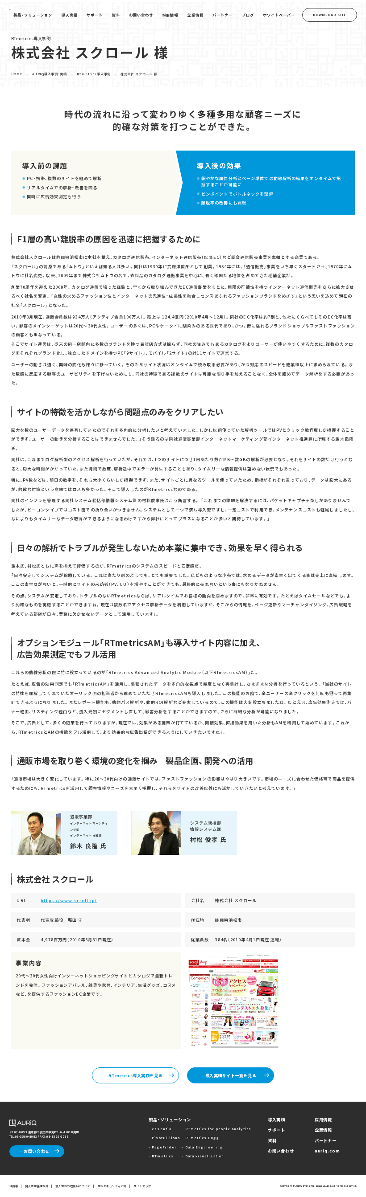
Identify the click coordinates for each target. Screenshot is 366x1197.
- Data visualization (203, 1156)
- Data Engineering (202, 1147)
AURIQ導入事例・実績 (49, 74)
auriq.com (327, 1151)
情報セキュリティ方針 (112, 1186)
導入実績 (277, 1119)
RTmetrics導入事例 (94, 74)
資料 (272, 1140)
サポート (277, 1130)
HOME (17, 74)
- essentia (160, 1129)
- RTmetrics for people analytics (216, 1129)
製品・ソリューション (170, 1119)
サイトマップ (142, 1186)
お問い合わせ (36, 1151)
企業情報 (324, 1130)
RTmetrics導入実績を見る (135, 1075)
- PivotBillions (164, 1138)
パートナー (326, 1140)
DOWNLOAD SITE (329, 14)
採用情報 (324, 1119)
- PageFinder (162, 1147)
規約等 (13, 1186)
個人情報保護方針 (36, 1186)
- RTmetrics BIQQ (200, 1138)
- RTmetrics (161, 1156)
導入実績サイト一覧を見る (230, 1075)
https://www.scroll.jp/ (69, 900)
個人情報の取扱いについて (72, 1186)
